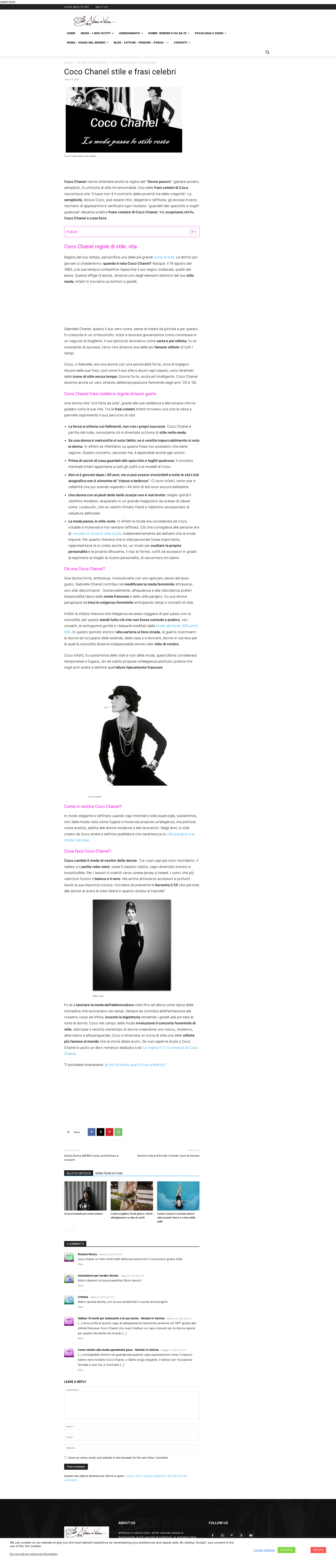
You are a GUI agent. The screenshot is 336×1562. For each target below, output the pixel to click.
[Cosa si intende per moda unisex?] (85, 1196)
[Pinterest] (109, 1132)
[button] (267, 52)
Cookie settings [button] (264, 1550)
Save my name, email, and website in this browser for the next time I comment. (118, 1457)
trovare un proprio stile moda (97, 533)
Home (68, 62)
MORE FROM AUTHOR (108, 1173)
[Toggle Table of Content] (191, 231)
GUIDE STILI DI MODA (92, 62)
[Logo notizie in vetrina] (95, 21)
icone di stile (164, 257)
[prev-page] (66, 1229)
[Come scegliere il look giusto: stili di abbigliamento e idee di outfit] (132, 1196)
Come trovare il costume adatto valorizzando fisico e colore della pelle (176, 1217)
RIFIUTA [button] (318, 1550)
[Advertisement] (131, 168)
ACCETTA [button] (286, 1550)
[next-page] (72, 1229)
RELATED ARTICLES (78, 1173)
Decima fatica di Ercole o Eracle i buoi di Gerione (168, 1155)
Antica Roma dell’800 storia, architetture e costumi (91, 1158)
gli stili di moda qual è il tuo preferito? (135, 1065)
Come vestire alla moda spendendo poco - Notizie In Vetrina (118, 1350)
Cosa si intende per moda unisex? (83, 1213)
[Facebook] (91, 1132)
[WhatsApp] (118, 1132)
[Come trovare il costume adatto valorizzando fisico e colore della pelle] (178, 1196)
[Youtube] (251, 1535)
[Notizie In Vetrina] (86, 1532)
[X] (100, 1132)
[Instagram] (222, 1535)
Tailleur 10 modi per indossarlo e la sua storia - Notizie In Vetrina (121, 1318)
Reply (80, 1264)
